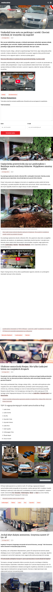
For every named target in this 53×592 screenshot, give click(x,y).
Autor (2, 123)
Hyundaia (17, 492)
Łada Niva (37, 393)
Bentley (15, 244)
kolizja (3, 94)
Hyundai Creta (44, 393)
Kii (13, 492)
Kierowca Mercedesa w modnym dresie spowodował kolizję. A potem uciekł (23, 59)
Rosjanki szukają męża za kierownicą (13, 498)
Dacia (38, 502)
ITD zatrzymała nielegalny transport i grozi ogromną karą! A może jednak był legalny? (26, 558)
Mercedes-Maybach (24, 244)
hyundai (31, 502)
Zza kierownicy (13, 94)
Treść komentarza (5, 104)
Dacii (37, 492)
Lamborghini (9, 244)
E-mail (29, 123)
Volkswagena (25, 492)
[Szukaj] (48, 2)
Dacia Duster (4, 395)
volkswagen (5, 502)
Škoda (13, 502)
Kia (25, 502)
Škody (31, 492)
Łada (19, 502)
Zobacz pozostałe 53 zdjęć (45, 480)
